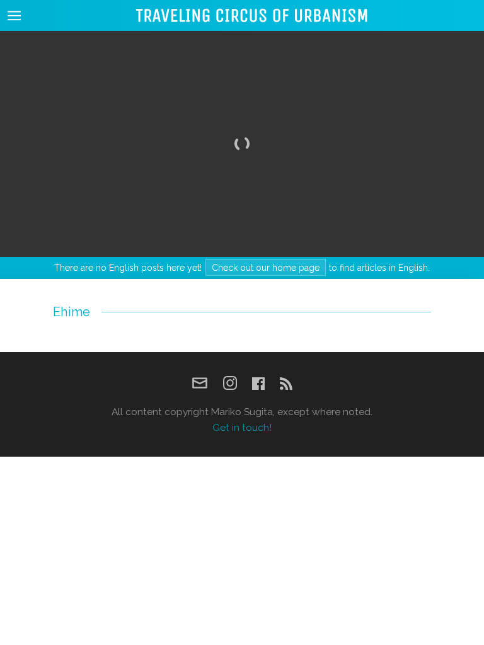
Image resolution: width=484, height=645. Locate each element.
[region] (242, 143)
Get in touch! (242, 427)
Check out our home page (266, 268)
